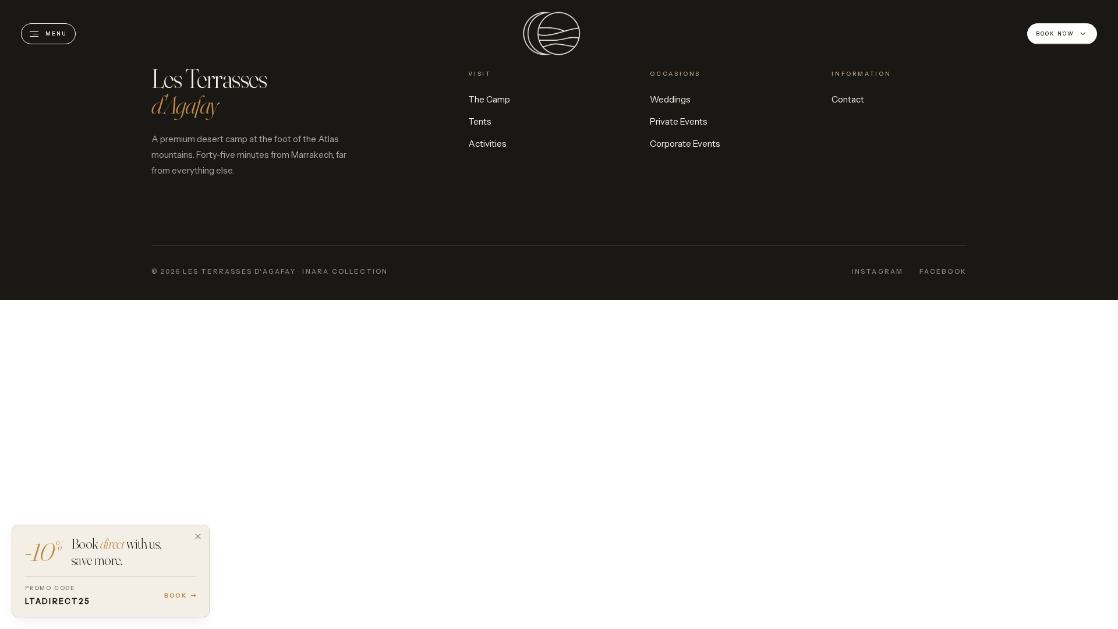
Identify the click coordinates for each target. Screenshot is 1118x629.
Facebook (943, 271)
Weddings (670, 99)
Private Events (678, 121)
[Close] (198, 536)
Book (175, 595)
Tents (479, 121)
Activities (487, 143)
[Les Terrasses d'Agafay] (552, 33)
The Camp (489, 99)
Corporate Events (685, 143)
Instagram (878, 271)
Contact (848, 99)
